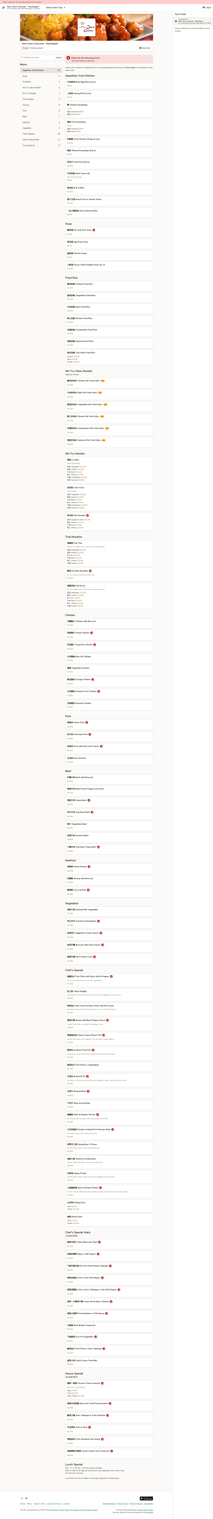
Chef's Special (41, 134)
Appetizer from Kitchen (41, 70)
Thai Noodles (41, 99)
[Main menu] (3, 7)
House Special (41, 145)
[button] (109, 84)
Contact (66, 1504)
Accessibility (148, 1504)
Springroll (149, 1512)
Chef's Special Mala (41, 139)
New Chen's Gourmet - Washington (23, 7)
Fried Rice (41, 82)
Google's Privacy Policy (60, 1510)
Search (59, 57)
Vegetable (41, 128)
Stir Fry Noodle (41, 93)
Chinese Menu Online (145, 1510)
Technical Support (109, 1504)
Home (22, 1504)
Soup (41, 76)
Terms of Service (136, 1504)
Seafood (41, 122)
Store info (145, 48)
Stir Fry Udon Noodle (41, 87)
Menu (29, 1504)
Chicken (41, 105)
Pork (41, 110)
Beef (41, 116)
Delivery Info (39, 1504)
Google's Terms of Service (83, 1510)
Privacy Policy (123, 1504)
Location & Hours (54, 1504)
